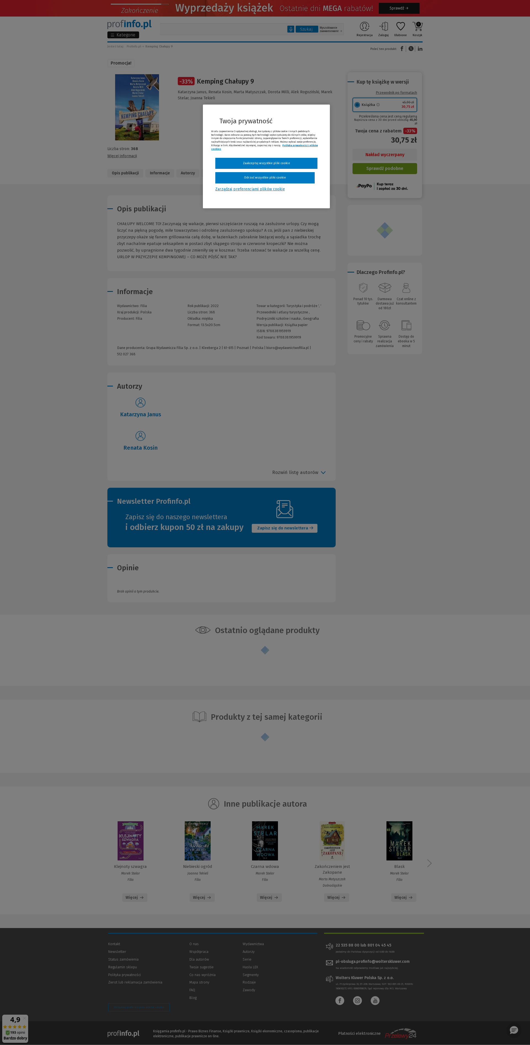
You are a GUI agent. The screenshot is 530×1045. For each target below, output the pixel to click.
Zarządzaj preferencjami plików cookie (250, 189)
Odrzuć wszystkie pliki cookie (265, 177)
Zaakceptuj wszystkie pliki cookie (266, 163)
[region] (266, 156)
